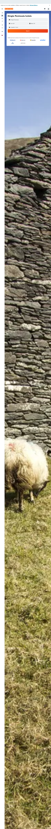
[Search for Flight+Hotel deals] (2, 21)
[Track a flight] (2, 27)
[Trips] (2, 31)
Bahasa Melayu (34, 5)
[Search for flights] (2, 13)
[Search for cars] (2, 18)
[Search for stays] (2, 15)
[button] (49, 5)
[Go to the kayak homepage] (9, 9)
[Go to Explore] (2, 25)
